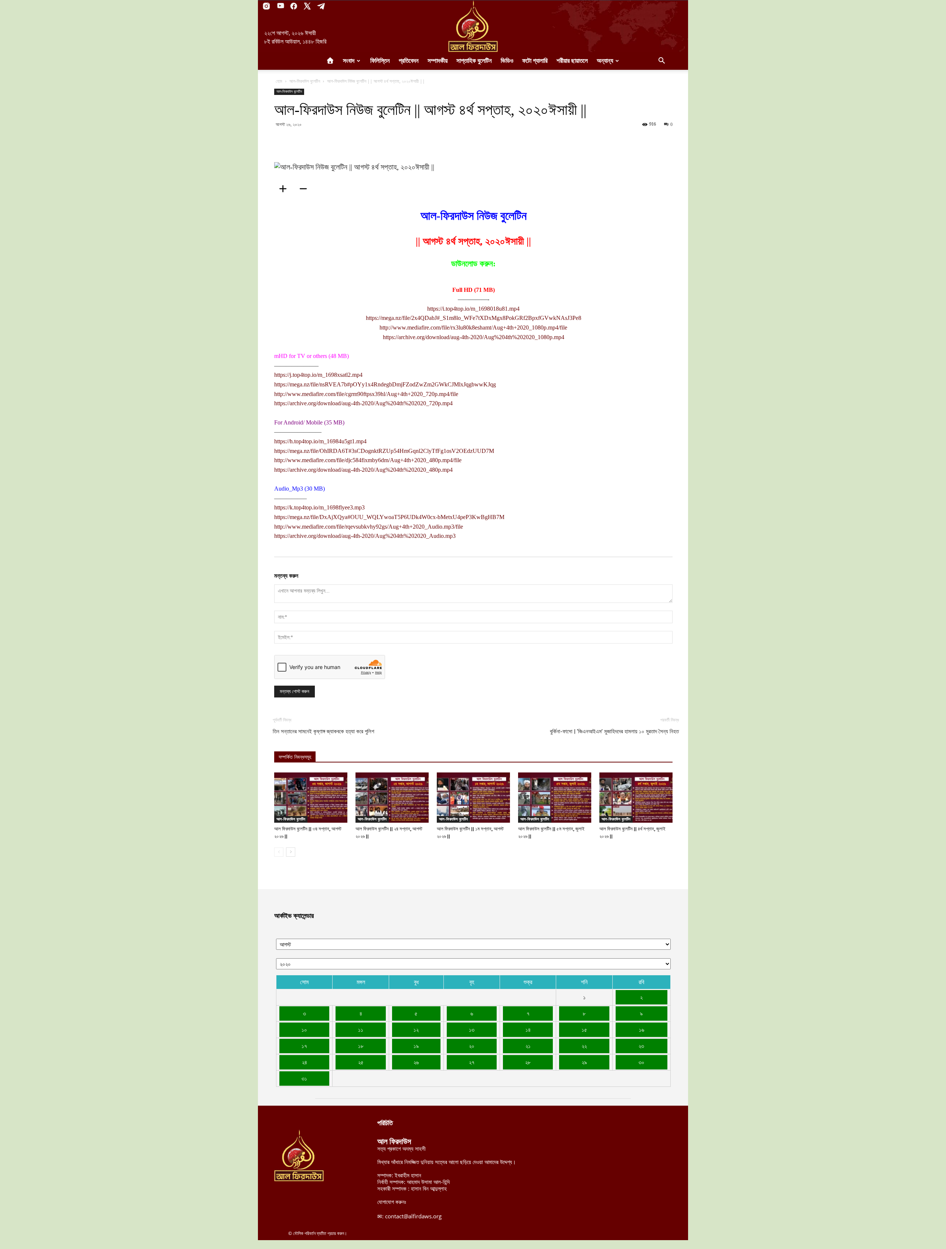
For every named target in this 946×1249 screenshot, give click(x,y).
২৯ (584, 1062)
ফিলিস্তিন (380, 60)
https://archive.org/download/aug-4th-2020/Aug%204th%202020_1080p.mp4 (473, 337)
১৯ (416, 1046)
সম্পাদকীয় (438, 60)
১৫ (584, 1029)
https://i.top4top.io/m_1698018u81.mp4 (473, 309)
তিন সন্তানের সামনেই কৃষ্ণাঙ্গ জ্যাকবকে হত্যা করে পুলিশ (323, 731)
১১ (360, 1029)
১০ (304, 1029)
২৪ (304, 1062)
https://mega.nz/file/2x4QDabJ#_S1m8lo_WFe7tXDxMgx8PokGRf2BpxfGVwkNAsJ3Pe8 (473, 318)
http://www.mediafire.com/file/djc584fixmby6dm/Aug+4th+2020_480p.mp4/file (368, 460)
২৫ (361, 1062)
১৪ (528, 1029)
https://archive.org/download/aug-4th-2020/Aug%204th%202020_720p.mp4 (363, 403)
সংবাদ (348, 60)
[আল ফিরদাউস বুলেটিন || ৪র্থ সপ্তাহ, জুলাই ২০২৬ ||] (636, 797)
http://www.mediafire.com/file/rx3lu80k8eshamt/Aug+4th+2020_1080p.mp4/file (473, 327)
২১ (528, 1046)
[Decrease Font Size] (305, 188)
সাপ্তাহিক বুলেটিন (474, 60)
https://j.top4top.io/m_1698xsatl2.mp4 (318, 375)
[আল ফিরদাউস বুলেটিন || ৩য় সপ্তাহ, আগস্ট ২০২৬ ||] (310, 797)
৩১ (304, 1078)
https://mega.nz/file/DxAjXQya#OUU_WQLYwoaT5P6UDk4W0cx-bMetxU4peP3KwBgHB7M (389, 517)
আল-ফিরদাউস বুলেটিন (304, 81)
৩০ (641, 1062)
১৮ (361, 1046)
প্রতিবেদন (409, 60)
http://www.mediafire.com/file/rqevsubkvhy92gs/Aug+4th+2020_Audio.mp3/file (368, 526)
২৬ (416, 1062)
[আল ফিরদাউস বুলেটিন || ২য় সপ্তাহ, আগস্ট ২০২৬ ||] (392, 797)
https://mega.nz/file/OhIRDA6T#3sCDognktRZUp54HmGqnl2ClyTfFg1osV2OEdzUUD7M (384, 451)
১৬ (641, 1029)
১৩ (471, 1029)
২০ (471, 1046)
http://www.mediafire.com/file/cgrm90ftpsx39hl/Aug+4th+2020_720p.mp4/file (366, 394)
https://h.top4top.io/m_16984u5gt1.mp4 (320, 441)
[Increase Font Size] (285, 188)
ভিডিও (507, 60)
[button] (661, 61)
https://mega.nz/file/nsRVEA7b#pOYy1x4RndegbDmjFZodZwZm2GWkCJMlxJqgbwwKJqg (385, 384)
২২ (584, 1046)
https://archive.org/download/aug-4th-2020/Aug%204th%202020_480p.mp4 (363, 470)
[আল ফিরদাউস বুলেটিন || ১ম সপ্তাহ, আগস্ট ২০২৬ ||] (473, 797)
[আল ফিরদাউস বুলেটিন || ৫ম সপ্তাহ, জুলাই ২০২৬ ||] (554, 797)
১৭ (304, 1046)
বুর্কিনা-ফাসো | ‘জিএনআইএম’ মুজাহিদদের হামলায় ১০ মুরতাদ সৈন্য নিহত (614, 731)
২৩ (641, 1046)
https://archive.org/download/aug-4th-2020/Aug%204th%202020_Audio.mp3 (365, 536)
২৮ (528, 1062)
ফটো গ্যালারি (535, 60)
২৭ (471, 1062)
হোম (279, 81)
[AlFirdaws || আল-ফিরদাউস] (473, 26)
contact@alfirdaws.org (413, 1216)
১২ (416, 1029)
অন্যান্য (605, 60)
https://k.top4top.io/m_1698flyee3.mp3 (319, 507)
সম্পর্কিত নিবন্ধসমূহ (295, 757)
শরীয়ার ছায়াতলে (572, 60)
